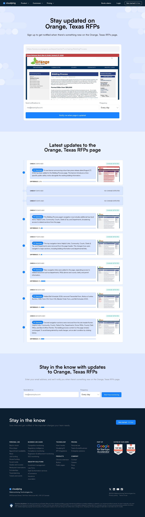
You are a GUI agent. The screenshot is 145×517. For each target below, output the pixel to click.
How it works (60, 445)
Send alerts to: (29, 390)
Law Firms (31, 468)
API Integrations (61, 451)
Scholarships (13, 470)
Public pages (60, 465)
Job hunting (13, 456)
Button (58, 462)
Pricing (49, 3)
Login (119, 3)
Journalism (31, 479)
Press (73, 465)
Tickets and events (15, 476)
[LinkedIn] (114, 489)
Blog (72, 468)
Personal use (75, 445)
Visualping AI (60, 448)
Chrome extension (62, 460)
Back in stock (14, 445)
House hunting (14, 459)
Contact (74, 460)
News (11, 454)
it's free (133, 3)
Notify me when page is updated (72, 115)
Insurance (31, 476)
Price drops (13, 448)
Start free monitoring (111, 395)
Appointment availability (17, 451)
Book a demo (106, 3)
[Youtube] (118, 489)
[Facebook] (122, 489)
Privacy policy (113, 495)
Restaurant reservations (17, 467)
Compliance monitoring (36, 451)
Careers (74, 462)
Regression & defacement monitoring (41, 454)
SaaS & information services (37, 471)
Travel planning (14, 473)
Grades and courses (16, 465)
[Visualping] (9, 3)
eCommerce (32, 473)
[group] (72, 96)
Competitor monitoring (36, 445)
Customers (37, 3)
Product (24, 3)
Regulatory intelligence (36, 448)
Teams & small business (79, 448)
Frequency (103, 103)
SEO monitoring (33, 456)
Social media (13, 462)
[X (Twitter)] (110, 489)
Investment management (36, 465)
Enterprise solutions (78, 451)
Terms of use (123, 495)
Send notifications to (33, 103)
